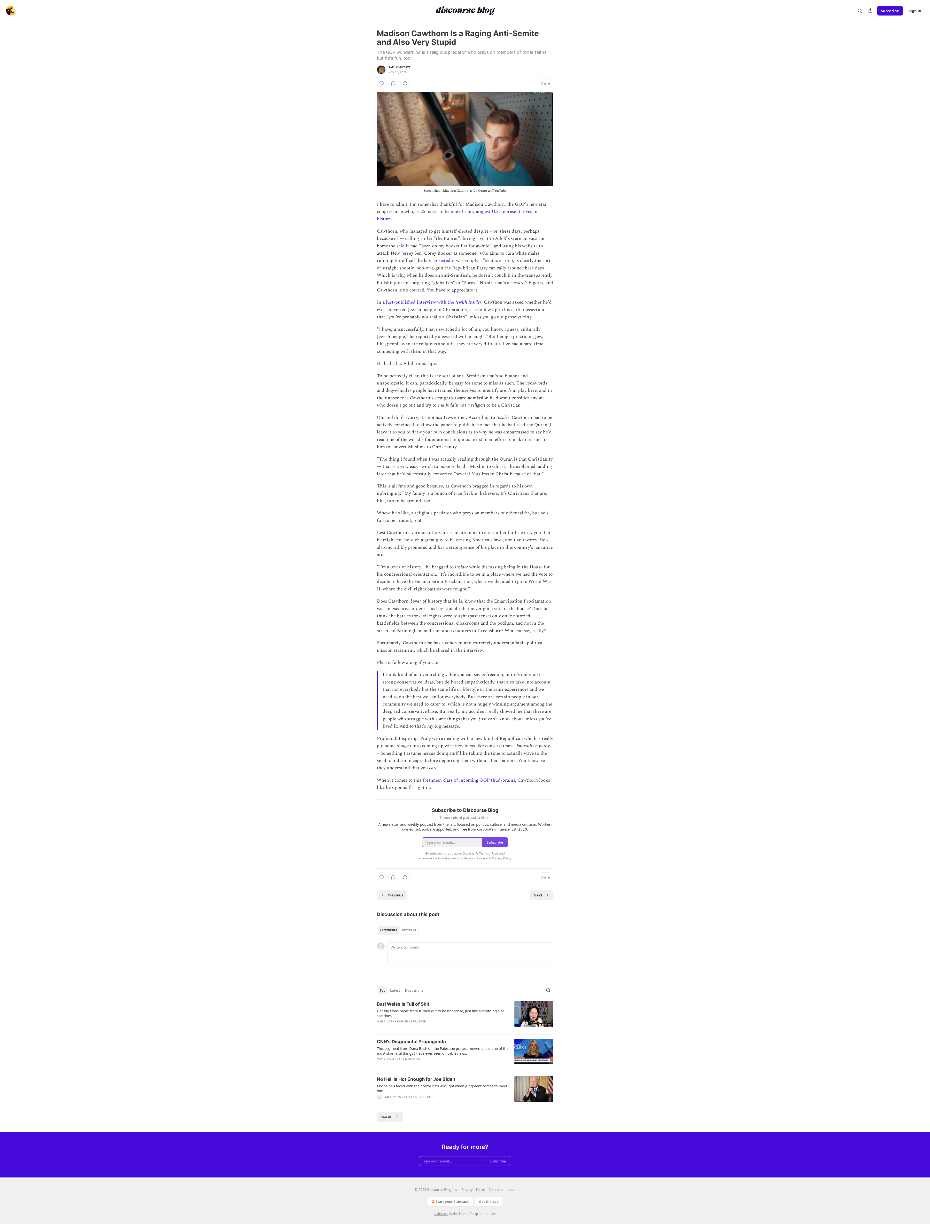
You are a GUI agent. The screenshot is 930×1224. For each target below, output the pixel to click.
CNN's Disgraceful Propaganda (411, 1041)
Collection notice (501, 1189)
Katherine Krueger (411, 1021)
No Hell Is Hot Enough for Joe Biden (416, 1079)
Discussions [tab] (414, 990)
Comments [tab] (388, 930)
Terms (481, 1189)
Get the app (489, 1201)
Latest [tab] (395, 990)
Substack (441, 1213)
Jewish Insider (468, 302)
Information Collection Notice (463, 858)
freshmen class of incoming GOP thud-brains (469, 780)
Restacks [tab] (409, 930)
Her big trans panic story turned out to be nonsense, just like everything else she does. (440, 1013)
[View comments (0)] (393, 83)
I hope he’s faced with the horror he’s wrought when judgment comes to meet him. (442, 1088)
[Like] (382, 83)
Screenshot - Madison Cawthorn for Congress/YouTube (465, 190)
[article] (465, 1016)
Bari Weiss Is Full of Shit (403, 1004)
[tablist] (398, 930)
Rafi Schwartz (399, 67)
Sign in (915, 10)
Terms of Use (488, 853)
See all (387, 1116)
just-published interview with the (420, 302)
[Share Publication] (870, 11)
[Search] (860, 11)
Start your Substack (452, 1201)
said (400, 246)
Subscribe (890, 10)
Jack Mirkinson (408, 1059)
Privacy (467, 1189)
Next (538, 895)
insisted (442, 260)
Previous (395, 895)
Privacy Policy (501, 858)
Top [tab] (382, 990)
